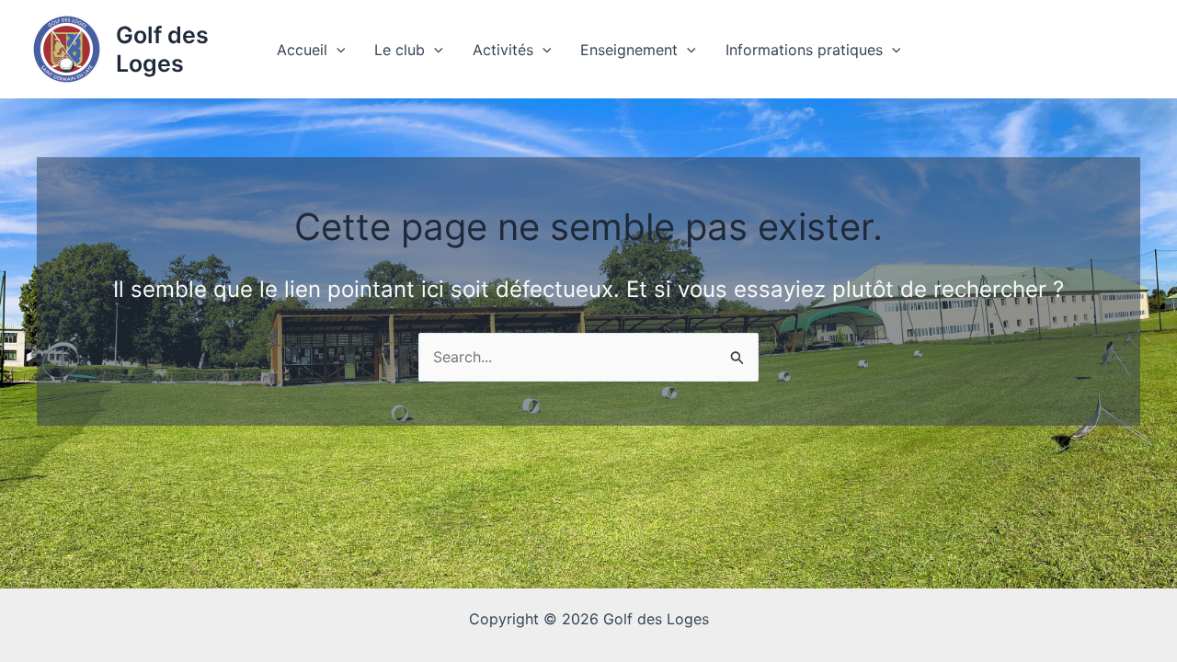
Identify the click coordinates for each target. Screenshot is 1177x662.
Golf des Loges (162, 49)
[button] (336, 49)
